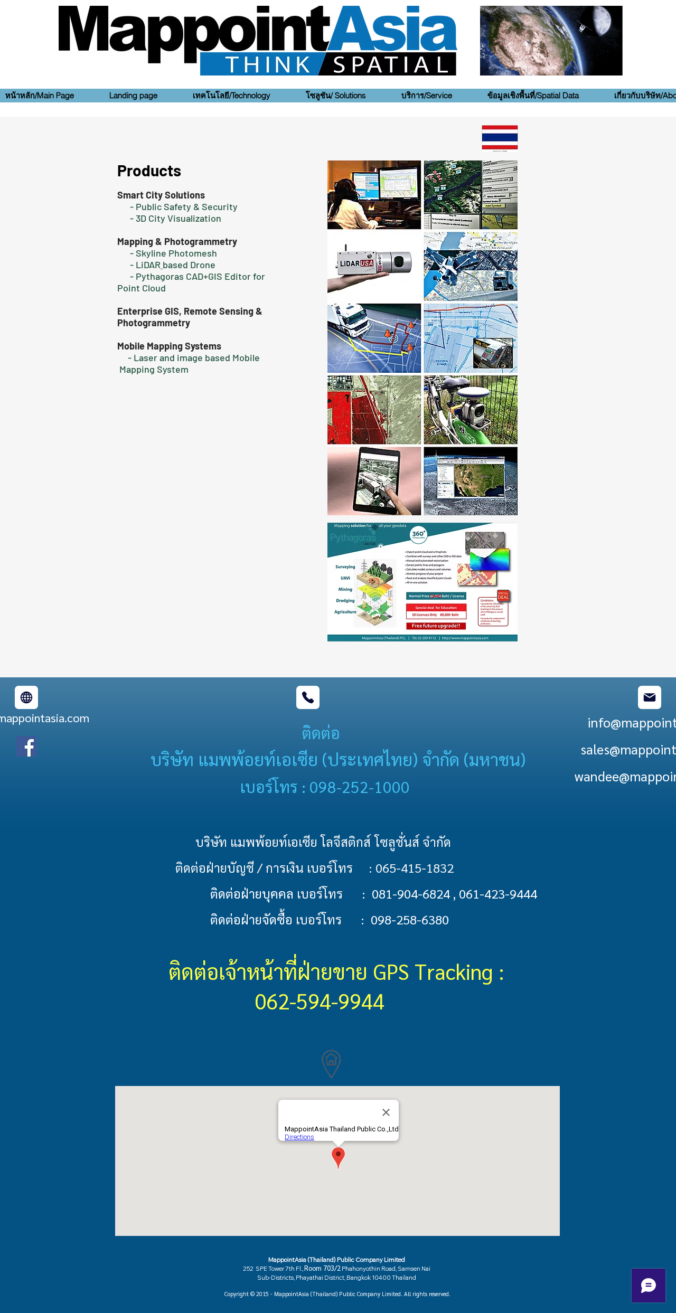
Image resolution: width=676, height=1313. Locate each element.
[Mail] (649, 697)
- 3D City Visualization (176, 218)
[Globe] (26, 697)
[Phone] (308, 697)
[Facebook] (26, 746)
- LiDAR (139, 264)
